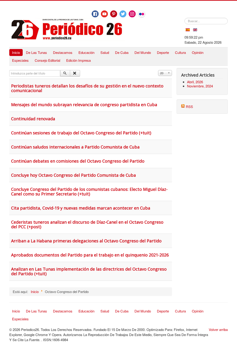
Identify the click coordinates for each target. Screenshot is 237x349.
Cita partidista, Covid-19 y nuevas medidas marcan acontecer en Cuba (80, 208)
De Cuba (121, 52)
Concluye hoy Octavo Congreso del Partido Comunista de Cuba (73, 175)
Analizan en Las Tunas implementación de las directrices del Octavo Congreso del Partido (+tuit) (89, 271)
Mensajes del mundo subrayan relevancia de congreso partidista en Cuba (84, 104)
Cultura (180, 52)
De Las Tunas (36, 52)
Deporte (163, 52)
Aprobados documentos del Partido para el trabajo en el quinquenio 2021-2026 (90, 255)
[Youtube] (104, 13)
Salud (104, 52)
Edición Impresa (78, 60)
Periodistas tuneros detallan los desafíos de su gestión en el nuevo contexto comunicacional (87, 88)
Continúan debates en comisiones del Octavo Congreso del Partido (77, 161)
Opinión (197, 52)
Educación (86, 52)
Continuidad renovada (33, 118)
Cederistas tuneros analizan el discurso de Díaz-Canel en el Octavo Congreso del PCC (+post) (87, 224)
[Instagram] (132, 13)
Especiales (20, 60)
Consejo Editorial (47, 60)
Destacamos (62, 52)
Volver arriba (218, 329)
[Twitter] (122, 13)
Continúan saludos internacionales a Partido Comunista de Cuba (75, 147)
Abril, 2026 (195, 81)
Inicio (16, 52)
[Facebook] (95, 13)
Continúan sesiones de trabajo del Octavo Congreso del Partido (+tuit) (81, 133)
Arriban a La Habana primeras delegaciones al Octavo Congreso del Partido (86, 241)
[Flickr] (141, 14)
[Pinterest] (113, 13)
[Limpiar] (75, 73)
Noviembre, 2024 (200, 85)
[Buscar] (65, 73)
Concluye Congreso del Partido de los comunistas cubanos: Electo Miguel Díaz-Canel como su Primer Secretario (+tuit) (89, 191)
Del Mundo (142, 52)
